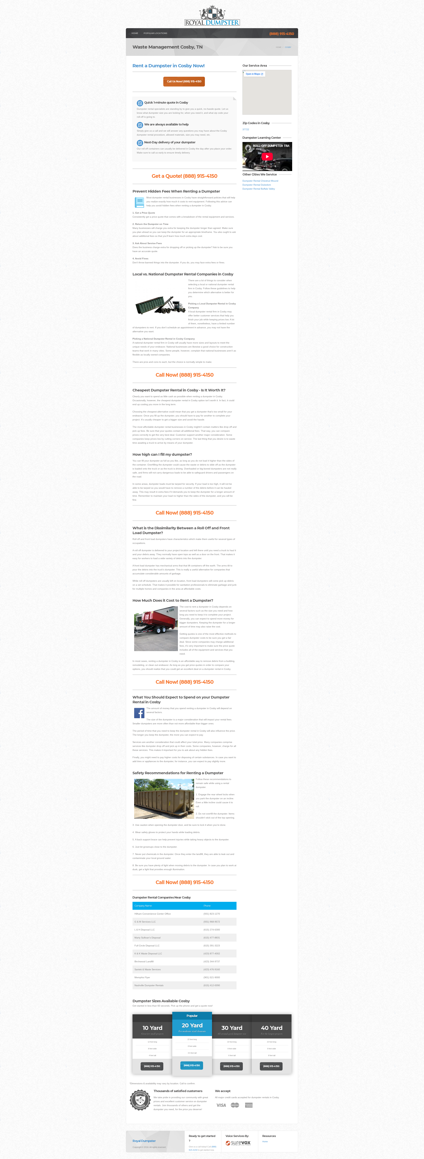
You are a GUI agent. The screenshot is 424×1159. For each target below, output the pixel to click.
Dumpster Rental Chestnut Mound (260, 180)
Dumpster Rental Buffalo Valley (258, 188)
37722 (245, 129)
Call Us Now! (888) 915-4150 (184, 81)
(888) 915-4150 (281, 33)
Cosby (288, 47)
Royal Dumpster (144, 1141)
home (278, 47)
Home (135, 33)
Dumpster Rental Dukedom (256, 184)
